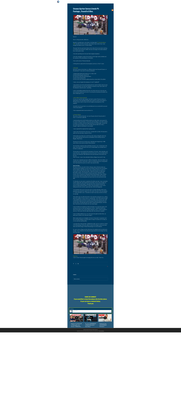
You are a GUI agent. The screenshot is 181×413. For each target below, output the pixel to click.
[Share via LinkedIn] (78, 263)
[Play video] (90, 25)
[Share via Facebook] (73, 263)
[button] (111, 2)
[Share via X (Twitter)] (75, 263)
